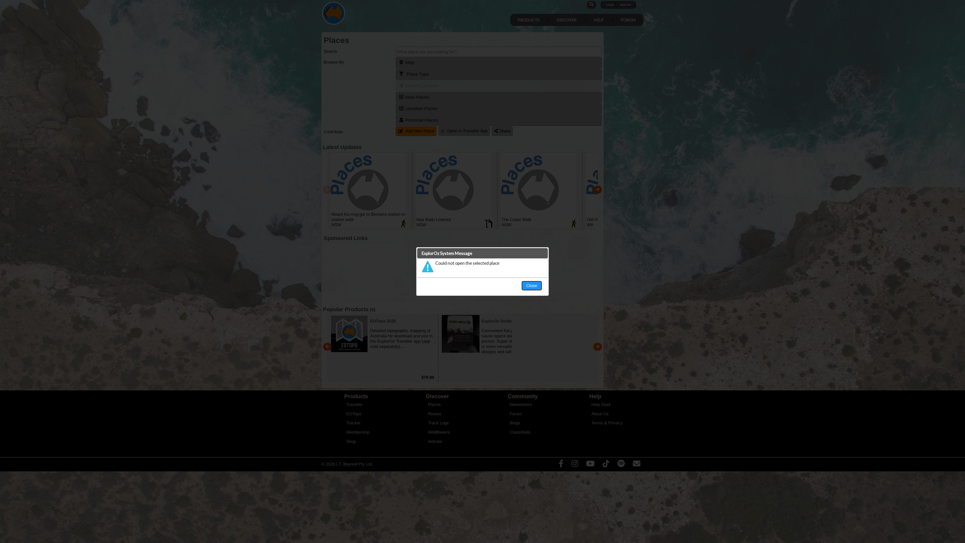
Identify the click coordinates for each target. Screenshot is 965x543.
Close (531, 285)
